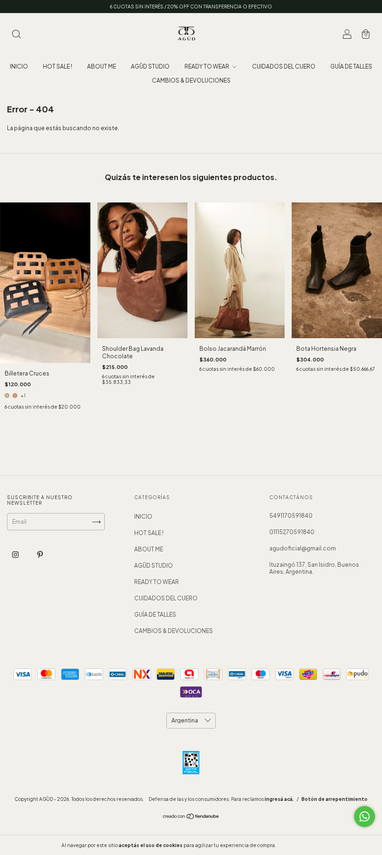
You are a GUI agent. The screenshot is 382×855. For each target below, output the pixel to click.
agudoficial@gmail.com (302, 548)
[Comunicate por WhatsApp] (364, 816)
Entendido (302, 845)
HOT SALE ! (57, 66)
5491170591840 (291, 515)
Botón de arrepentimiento (334, 799)
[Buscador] (16, 35)
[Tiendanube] (191, 817)
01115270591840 (291, 531)
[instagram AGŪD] (16, 554)
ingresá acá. (279, 799)
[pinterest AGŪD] (40, 554)
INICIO (19, 66)
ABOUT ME (101, 66)
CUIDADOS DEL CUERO (283, 66)
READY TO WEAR (207, 66)
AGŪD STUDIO (150, 66)
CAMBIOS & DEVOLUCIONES (191, 80)
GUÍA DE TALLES (351, 66)
